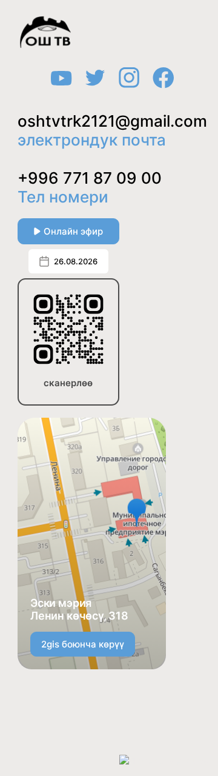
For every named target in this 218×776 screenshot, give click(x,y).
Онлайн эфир (73, 231)
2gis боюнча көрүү (82, 644)
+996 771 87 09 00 (90, 178)
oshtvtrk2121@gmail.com (112, 121)
